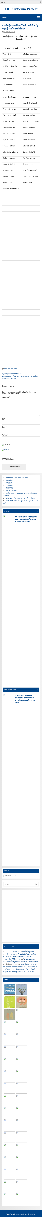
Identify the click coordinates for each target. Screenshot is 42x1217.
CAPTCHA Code (8, 459)
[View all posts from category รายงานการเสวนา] (37, 690)
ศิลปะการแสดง (11, 490)
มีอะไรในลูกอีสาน (28, 951)
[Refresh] (5, 450)
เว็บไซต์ (5, 435)
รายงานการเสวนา (10, 690)
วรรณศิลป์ (9, 480)
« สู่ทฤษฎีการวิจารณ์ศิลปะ (11, 374)
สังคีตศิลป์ (9, 488)
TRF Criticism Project (21, 8)
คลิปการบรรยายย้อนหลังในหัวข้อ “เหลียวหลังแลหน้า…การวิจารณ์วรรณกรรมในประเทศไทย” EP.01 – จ (19, 956)
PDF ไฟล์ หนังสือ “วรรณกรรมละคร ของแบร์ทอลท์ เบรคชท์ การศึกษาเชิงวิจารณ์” (26, 519)
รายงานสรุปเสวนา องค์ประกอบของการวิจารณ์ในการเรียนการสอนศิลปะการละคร (25, 699)
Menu (3, 2)
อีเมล (4, 427)
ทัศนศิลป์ (9, 483)
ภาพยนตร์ (9, 485)
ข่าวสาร (7, 511)
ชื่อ (3, 419)
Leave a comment (10, 368)
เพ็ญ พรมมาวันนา (12, 951)
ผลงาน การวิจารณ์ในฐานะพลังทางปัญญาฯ (21, 498)
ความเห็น (6, 397)
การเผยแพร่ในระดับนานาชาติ (17, 478)
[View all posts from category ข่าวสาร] (37, 511)
